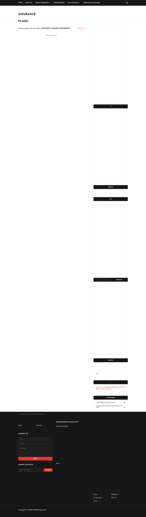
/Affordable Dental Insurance (111, 402)
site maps (39, 425)
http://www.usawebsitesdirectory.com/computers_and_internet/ (110, 388)
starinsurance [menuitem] (58, 2)
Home (20, 425)
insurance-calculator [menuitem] (91, 2)
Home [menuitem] (20, 2)
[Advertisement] (86, 14)
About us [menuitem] (29, 2)
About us (114, 497)
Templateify (29, 514)
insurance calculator (62, 426)
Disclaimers (114, 494)
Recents (119, 279)
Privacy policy (98, 497)
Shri (97, 373)
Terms (95, 501)
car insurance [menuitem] (73, 2)
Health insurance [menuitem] (42, 2)
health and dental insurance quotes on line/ (110, 406)
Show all (81, 28)
